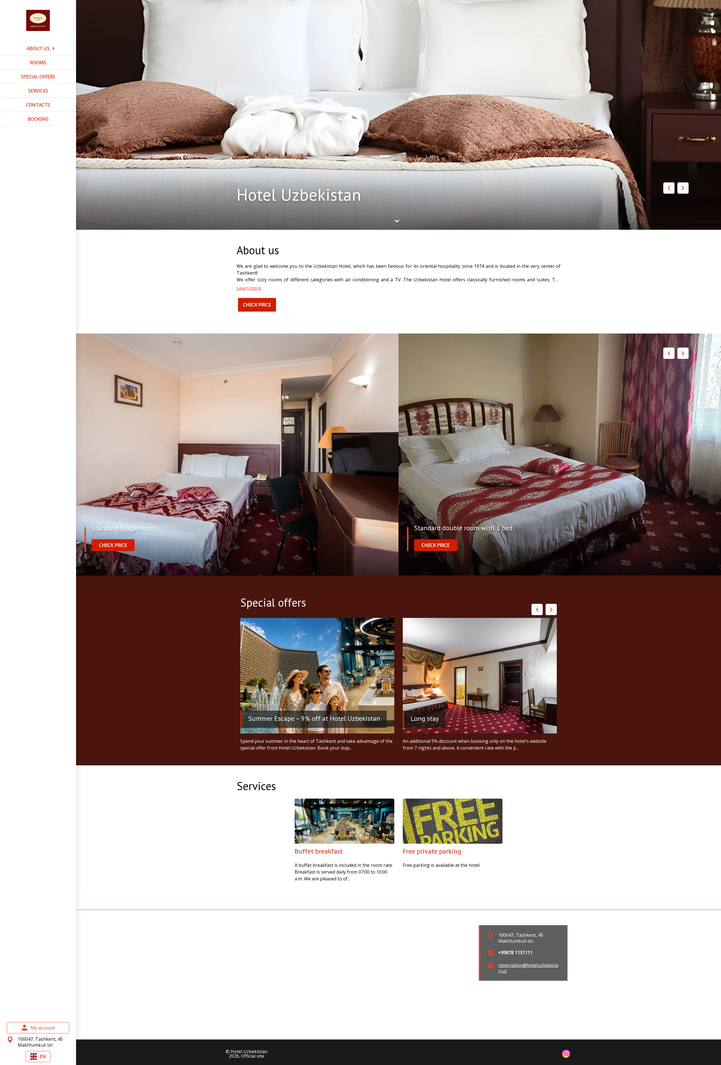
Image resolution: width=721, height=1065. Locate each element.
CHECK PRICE (257, 305)
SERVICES (38, 91)
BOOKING (38, 119)
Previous (669, 188)
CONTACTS (38, 105)
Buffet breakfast (318, 851)
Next (683, 188)
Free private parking (432, 851)
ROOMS (38, 62)
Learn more (249, 288)
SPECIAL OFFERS (38, 77)
